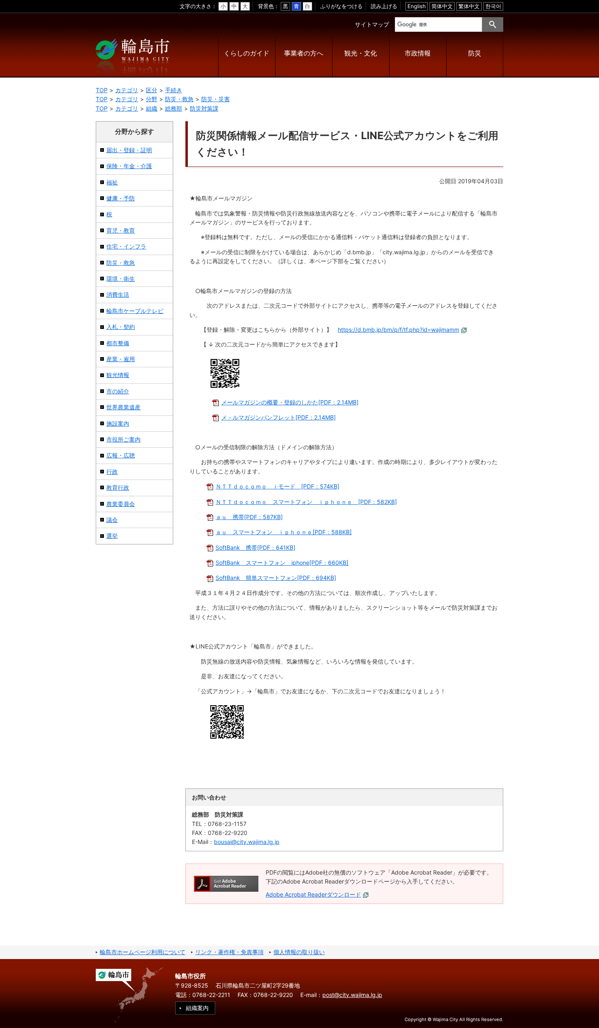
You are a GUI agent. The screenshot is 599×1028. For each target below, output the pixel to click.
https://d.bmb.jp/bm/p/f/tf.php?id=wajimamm (398, 329)
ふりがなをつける (341, 6)
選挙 (112, 535)
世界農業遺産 (123, 407)
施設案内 (117, 423)
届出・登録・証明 (129, 150)
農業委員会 (120, 503)
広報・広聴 (120, 455)
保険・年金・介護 (129, 165)
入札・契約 (120, 326)
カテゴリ (126, 90)
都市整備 (117, 343)
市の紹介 (117, 391)
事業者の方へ (303, 53)
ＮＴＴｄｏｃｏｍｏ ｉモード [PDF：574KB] (277, 486)
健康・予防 (120, 198)
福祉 (112, 182)
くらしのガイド (246, 53)
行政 (112, 471)
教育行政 (117, 487)
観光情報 (117, 374)
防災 (474, 53)
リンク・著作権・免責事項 (229, 951)
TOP (102, 90)
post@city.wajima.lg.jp (352, 994)
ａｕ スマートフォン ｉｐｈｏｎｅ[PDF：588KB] (284, 531)
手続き (173, 90)
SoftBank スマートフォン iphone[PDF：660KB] (282, 562)
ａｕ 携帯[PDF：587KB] (249, 516)
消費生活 (117, 294)
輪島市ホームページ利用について (142, 951)
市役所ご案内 (123, 439)
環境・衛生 (120, 278)
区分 (151, 90)
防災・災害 (215, 98)
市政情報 (418, 53)
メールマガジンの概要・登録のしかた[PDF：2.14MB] (290, 402)
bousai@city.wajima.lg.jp (247, 841)
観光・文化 (360, 53)
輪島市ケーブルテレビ (134, 310)
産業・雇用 (120, 358)
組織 (151, 108)
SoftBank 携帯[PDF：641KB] (255, 547)
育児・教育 (120, 230)
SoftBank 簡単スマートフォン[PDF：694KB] (276, 577)
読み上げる (384, 6)
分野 (151, 98)
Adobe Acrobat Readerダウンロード (313, 894)
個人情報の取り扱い (299, 951)
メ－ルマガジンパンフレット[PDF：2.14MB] (278, 417)
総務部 (173, 108)
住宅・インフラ (126, 246)
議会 (112, 519)
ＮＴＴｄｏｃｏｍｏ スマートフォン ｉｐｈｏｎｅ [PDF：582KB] (306, 501)
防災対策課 (204, 108)
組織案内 (197, 1007)
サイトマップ (372, 24)
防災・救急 (179, 98)
